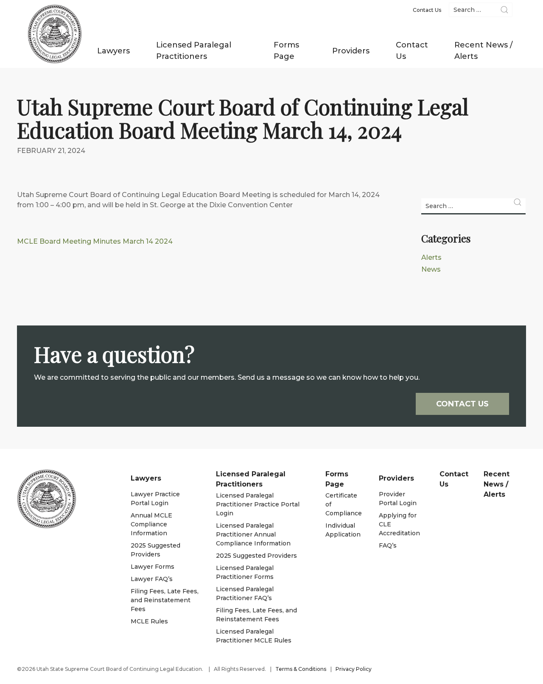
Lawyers (113, 51)
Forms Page (286, 50)
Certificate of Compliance (343, 504)
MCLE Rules (149, 621)
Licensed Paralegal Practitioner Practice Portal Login (257, 504)
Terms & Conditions (300, 669)
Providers (350, 51)
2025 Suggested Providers (155, 550)
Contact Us (412, 50)
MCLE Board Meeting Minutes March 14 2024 (95, 241)
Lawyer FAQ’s (152, 579)
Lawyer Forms (152, 566)
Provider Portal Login (398, 498)
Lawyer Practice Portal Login (155, 498)
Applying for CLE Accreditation (399, 524)
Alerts (431, 257)
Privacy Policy (354, 669)
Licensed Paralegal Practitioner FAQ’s (245, 593)
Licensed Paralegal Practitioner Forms (245, 572)
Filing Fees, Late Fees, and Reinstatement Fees (165, 600)
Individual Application (343, 530)
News (431, 269)
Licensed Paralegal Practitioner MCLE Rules (253, 636)
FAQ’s (388, 545)
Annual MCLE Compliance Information (151, 524)
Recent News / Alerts (483, 50)
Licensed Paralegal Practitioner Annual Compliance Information (253, 534)
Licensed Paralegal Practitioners (193, 50)
